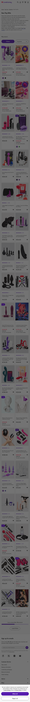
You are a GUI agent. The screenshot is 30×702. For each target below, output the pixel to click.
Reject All (15, 698)
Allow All (15, 694)
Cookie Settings (7, 690)
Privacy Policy (18, 690)
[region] (15, 693)
